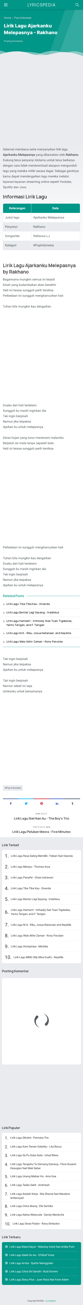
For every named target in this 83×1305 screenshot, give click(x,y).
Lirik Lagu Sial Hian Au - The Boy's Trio (41, 818)
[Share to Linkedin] (57, 803)
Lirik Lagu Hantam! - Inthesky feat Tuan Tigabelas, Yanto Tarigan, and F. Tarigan (39, 623)
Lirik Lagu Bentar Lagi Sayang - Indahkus (32, 612)
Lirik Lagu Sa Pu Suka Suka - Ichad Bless (34, 1155)
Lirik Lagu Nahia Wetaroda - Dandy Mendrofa (37, 1214)
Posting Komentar (13, 41)
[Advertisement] (41, 102)
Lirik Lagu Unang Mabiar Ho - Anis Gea (33, 1176)
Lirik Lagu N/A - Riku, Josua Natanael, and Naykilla (38, 633)
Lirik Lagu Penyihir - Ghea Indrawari (32, 877)
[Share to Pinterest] (41, 803)
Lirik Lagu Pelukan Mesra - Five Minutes (41, 832)
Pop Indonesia (13, 788)
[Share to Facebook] (10, 803)
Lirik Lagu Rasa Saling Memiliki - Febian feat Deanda (42, 855)
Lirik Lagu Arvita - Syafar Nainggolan (31, 1263)
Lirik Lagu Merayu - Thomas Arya (30, 866)
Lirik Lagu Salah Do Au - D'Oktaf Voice (31, 1255)
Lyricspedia (41, 5)
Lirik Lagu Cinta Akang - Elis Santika (31, 1206)
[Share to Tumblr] (72, 803)
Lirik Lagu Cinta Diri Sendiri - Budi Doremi (33, 1271)
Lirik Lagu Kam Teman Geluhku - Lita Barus (36, 1146)
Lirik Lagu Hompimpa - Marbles (29, 946)
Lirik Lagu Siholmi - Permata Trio (29, 1137)
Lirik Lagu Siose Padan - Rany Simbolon (36, 1223)
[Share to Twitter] (26, 803)
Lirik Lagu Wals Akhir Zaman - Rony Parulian (34, 641)
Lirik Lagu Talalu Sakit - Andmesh (30, 1184)
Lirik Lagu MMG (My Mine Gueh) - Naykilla (38, 957)
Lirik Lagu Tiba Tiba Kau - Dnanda (28, 604)
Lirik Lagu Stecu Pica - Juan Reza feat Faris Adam (39, 1279)
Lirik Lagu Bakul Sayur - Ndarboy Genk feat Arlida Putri (42, 1246)
